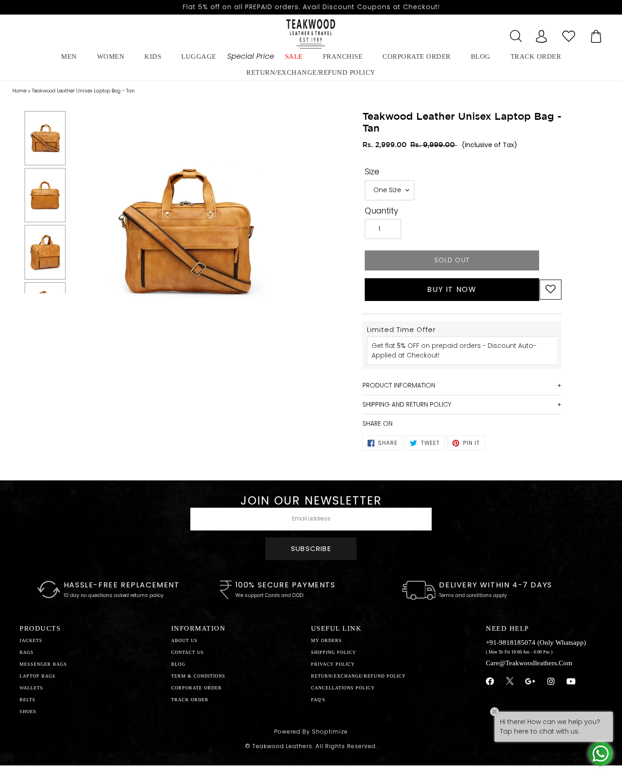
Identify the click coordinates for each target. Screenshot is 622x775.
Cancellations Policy (343, 687)
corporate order (416, 56)
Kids (152, 56)
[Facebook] (490, 681)
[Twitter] (510, 682)
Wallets (31, 687)
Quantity (381, 210)
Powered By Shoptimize (311, 731)
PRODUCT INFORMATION (398, 385)
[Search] (514, 34)
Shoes (28, 711)
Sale (294, 56)
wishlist (569, 34)
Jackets (31, 640)
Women (111, 56)
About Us (184, 640)
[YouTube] (571, 681)
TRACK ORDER (190, 699)
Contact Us (187, 652)
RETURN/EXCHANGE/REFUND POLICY (311, 72)
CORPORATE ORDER (196, 687)
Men (69, 56)
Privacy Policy (333, 664)
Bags (27, 652)
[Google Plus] (530, 681)
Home (19, 90)
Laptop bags (38, 675)
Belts (28, 699)
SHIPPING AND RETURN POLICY (406, 404)
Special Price (250, 56)
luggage (198, 56)
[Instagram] (551, 681)
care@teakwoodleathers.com (529, 663)
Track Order (535, 56)
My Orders (326, 640)
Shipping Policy (333, 652)
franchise (343, 56)
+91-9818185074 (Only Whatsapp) (536, 642)
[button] (550, 290)
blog (480, 56)
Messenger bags (43, 664)
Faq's (318, 699)
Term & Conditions (198, 675)
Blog (178, 664)
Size (372, 171)
